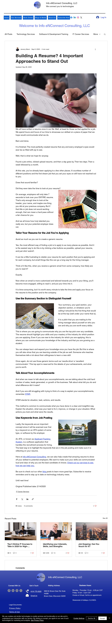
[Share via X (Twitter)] (22, 499)
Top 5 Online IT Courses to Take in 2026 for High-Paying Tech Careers (19, 545)
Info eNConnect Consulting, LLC (61, 3)
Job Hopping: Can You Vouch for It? (88, 545)
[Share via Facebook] (17, 499)
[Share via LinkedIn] (27, 499)
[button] (105, 34)
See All (105, 518)
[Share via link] (33, 499)
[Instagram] (78, 17)
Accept (102, 618)
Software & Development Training (53, 34)
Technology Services (26, 34)
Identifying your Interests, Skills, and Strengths (55, 545)
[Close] (109, 618)
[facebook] (71, 17)
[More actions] (95, 49)
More (95, 34)
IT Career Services (81, 34)
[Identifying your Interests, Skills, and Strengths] (56, 531)
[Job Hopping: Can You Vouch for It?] (91, 531)
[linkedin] (74, 17)
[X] (81, 17)
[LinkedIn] (13, 590)
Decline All (91, 618)
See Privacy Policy (37, 620)
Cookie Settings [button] (79, 618)
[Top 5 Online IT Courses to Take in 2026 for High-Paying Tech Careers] (20, 531)
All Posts (8, 34)
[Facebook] (9, 590)
